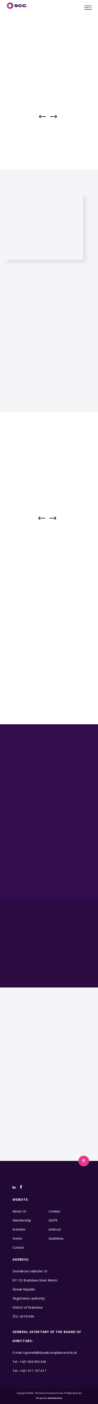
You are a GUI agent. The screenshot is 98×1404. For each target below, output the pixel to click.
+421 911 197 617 (32, 1370)
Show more (35, 644)
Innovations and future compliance (73, 885)
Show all (66, 644)
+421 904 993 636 (32, 1361)
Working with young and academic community (29, 860)
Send (46, 1146)
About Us (19, 1211)
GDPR (53, 1220)
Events (17, 1238)
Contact (18, 1247)
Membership (22, 1220)
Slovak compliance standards (29, 873)
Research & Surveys (73, 859)
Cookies (54, 1211)
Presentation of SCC (29, 883)
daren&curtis (55, 1398)
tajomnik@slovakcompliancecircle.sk (50, 1352)
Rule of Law (73, 871)
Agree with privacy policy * (26, 1132)
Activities (19, 1229)
